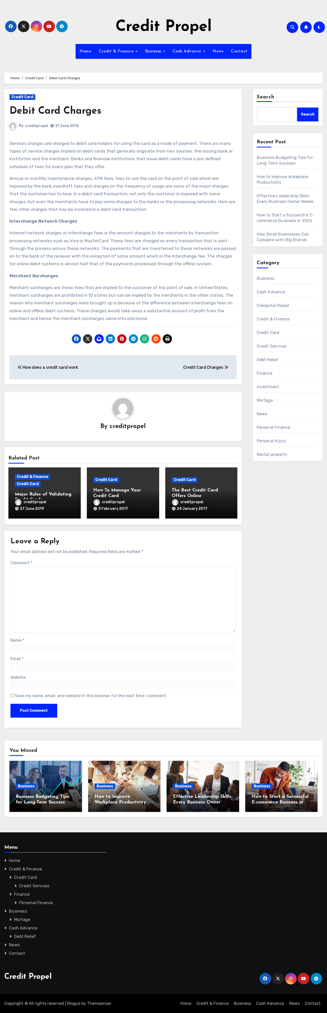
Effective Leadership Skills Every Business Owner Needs (202, 802)
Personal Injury (271, 441)
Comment (21, 562)
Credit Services (272, 346)
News (218, 51)
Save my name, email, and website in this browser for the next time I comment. (91, 695)
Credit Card (22, 97)
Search (266, 97)
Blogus (73, 1003)
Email (17, 658)
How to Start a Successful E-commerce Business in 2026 (280, 802)
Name (17, 640)
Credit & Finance (117, 51)
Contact (239, 51)
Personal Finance (273, 427)
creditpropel (36, 126)
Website (18, 677)
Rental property (272, 454)
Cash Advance (188, 51)
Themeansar (99, 1003)
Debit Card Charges (55, 111)
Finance (264, 373)
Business (154, 51)
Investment (268, 386)
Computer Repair (273, 305)
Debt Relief (268, 359)
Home (85, 51)
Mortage (265, 400)
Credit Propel (163, 27)
